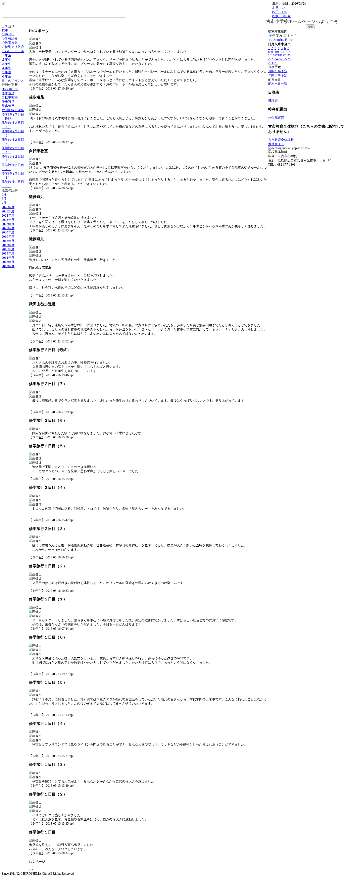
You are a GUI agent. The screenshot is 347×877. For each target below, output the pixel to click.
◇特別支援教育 (13, 47)
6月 (4, 194)
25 (279, 59)
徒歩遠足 (8, 93)
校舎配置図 (276, 117)
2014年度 (8, 257)
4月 (4, 203)
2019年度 (8, 236)
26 (282, 59)
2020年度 (8, 232)
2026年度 (8, 207)
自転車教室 (10, 97)
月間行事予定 (277, 71)
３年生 (6, 63)
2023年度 (8, 219)
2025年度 (8, 211)
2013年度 (8, 262)
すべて (292, 35)
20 (285, 55)
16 (273, 55)
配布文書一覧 (277, 84)
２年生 (6, 59)
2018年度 (8, 240)
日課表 (273, 100)
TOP (5, 30)
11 (279, 51)
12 (282, 51)
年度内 (277, 35)
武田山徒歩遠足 (13, 110)
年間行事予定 (277, 75)
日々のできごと (13, 80)
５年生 (6, 72)
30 (273, 63)
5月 (4, 198)
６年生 (6, 76)
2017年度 (8, 245)
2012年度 (8, 266)
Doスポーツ (10, 89)
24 (276, 59)
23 (273, 59)
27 (285, 59)
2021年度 (8, 228)
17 (276, 55)
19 (282, 55)
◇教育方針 (10, 42)
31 (276, 63)
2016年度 (8, 249)
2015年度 (8, 253)
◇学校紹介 (10, 38)
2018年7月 (280, 40)
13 (285, 51)
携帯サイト (276, 144)
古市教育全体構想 (281, 140)
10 (276, 51)
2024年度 (8, 215)
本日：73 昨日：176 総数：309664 (281, 12)
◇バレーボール (13, 51)
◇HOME (8, 34)
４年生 (6, 68)
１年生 (6, 55)
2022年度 (8, 224)
